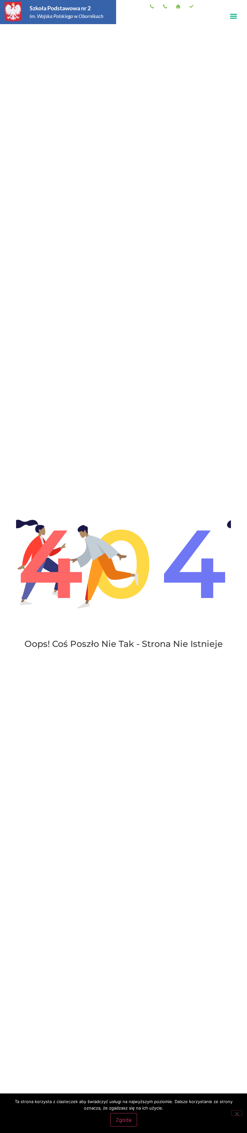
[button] (233, 16)
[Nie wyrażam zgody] (236, 1113)
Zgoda (124, 1120)
